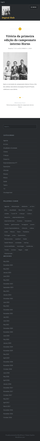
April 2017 (6, 402)
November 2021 (8, 313)
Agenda (5, 140)
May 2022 (6, 306)
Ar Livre (5, 144)
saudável (18, 239)
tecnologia (20, 246)
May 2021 (6, 324)
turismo (13, 250)
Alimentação (15, 206)
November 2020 (8, 332)
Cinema (5, 151)
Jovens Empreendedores (11, 228)
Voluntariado (8, 253)
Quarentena (21, 235)
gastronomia (15, 224)
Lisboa (32, 228)
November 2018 (8, 365)
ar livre (32, 206)
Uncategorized (7, 192)
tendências (29, 246)
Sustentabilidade (9, 246)
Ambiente (25, 206)
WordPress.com (20, 437)
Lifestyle (5, 170)
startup (26, 242)
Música (5, 177)
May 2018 (6, 376)
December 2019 (8, 347)
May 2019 (6, 354)
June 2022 (6, 302)
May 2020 (6, 339)
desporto (7, 217)
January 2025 (7, 272)
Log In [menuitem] (3, 2)
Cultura (29, 213)
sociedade (18, 242)
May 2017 (6, 399)
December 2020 (8, 328)
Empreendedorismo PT (10, 163)
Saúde (5, 181)
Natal (18, 232)
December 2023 (8, 283)
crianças (22, 213)
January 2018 (7, 384)
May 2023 (6, 291)
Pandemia (26, 232)
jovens (32, 224)
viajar (26, 250)
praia (14, 235)
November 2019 (8, 350)
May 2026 (6, 261)
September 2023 (8, 287)
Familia (6, 224)
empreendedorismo (18, 217)
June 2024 (6, 276)
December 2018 (8, 362)
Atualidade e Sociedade (10, 148)
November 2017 (8, 391)
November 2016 (8, 413)
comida (6, 213)
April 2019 (6, 358)
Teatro (5, 185)
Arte (5, 210)
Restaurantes (8, 239)
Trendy (6, 250)
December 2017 (8, 387)
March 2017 (6, 406)
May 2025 (6, 269)
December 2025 (8, 265)
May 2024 (6, 280)
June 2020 (6, 336)
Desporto (6, 159)
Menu (34, 7)
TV (4, 189)
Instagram (25, 224)
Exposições (6, 166)
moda (6, 232)
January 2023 (7, 295)
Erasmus (19, 221)
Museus (5, 174)
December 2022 (8, 298)
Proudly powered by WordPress (14, 435)
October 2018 (7, 369)
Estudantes (28, 221)
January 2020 (7, 343)
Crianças (5, 155)
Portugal (7, 235)
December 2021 (8, 309)
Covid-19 (14, 213)
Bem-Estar (22, 210)
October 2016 (7, 417)
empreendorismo (9, 221)
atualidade (13, 210)
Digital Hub (8, 17)
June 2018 (6, 373)
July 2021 (6, 317)
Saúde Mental (8, 242)
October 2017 (7, 395)
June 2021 (6, 321)
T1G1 (15, 48)
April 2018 (6, 380)
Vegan (20, 250)
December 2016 (8, 410)
